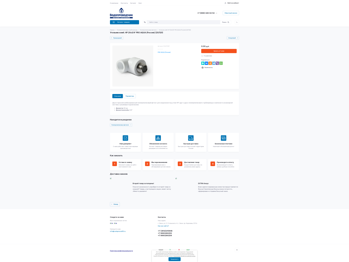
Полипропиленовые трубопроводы (127, 30)
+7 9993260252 (165, 233)
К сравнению (208, 56)
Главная (112, 30)
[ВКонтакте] (206, 63)
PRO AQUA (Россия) (164, 52)
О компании (114, 3)
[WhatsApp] (221, 63)
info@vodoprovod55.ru (118, 231)
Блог (140, 3)
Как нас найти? (163, 226)
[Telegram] (213, 63)
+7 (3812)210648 (165, 231)
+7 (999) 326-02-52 (206, 13)
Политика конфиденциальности (121, 251)
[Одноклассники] (210, 63)
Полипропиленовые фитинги (148, 30)
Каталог (133, 3)
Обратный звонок (231, 13)
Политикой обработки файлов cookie (184, 256)
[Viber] (217, 63)
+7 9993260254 (165, 235)
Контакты (124, 3)
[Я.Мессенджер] (202, 63)
